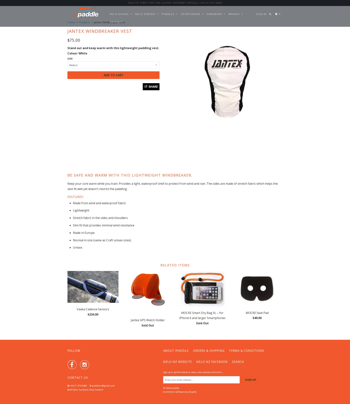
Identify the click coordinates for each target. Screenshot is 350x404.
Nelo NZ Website (177, 362)
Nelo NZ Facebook (212, 362)
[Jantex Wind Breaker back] (223, 87)
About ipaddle (176, 351)
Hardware (215, 14)
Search (238, 362)
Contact (116, 21)
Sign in (261, 14)
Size (70, 58)
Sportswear (191, 14)
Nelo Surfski (146, 14)
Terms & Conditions (246, 351)
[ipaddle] (86, 12)
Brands (235, 14)
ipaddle (175, 388)
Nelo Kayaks (120, 14)
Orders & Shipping (209, 351)
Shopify (192, 391)
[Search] (271, 14)
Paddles (169, 14)
